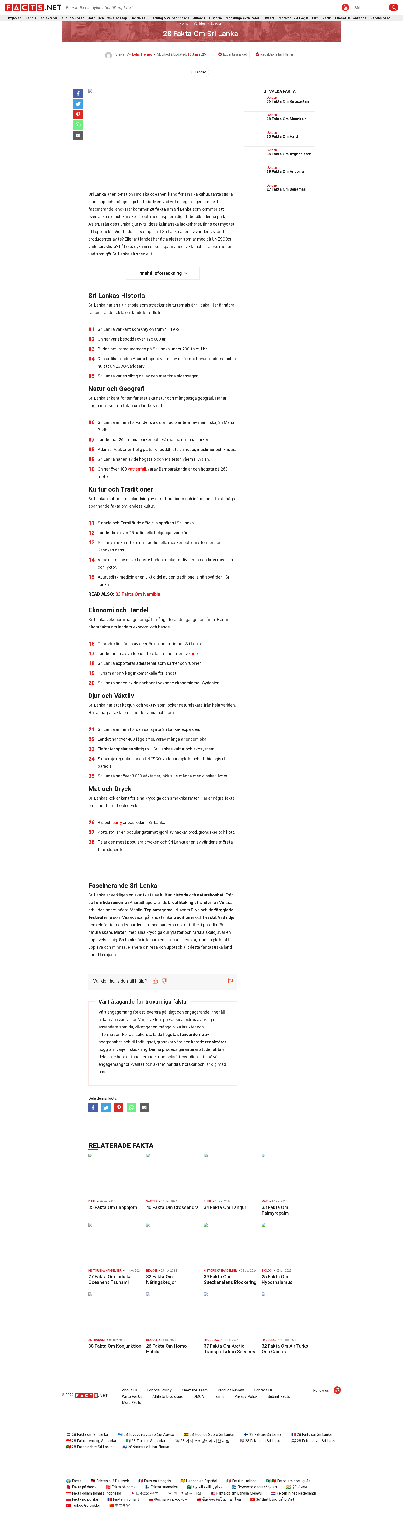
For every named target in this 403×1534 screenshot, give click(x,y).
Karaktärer (48, 18)
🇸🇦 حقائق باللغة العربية (204, 1487)
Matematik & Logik (293, 18)
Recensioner (380, 18)
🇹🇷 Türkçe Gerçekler (83, 1505)
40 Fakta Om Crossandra (172, 1207)
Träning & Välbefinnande (170, 18)
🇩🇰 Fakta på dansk (81, 1487)
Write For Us (132, 1396)
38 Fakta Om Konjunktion (114, 1346)
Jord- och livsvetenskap (107, 18)
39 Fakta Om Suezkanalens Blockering (230, 1279)
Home (183, 23)
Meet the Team (195, 1390)
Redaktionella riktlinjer (277, 54)
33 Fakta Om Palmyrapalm (275, 1210)
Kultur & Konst (72, 18)
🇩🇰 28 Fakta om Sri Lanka (87, 1434)
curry (117, 822)
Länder (216, 23)
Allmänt (199, 18)
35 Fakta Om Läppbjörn (112, 1207)
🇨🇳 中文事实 (119, 1505)
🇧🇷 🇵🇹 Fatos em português (288, 1481)
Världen (200, 23)
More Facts (131, 1402)
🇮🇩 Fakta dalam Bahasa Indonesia (93, 1493)
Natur (326, 18)
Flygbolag (14, 18)
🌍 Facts (73, 1481)
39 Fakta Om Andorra (285, 171)
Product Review (231, 1390)
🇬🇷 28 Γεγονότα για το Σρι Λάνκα (146, 1434)
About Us (129, 1390)
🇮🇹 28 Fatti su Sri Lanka (145, 1441)
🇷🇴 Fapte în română (123, 1499)
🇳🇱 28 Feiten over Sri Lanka (313, 1441)
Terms (219, 1396)
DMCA (198, 1396)
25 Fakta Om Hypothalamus (277, 1279)
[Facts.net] (33, 7)
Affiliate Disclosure (167, 1396)
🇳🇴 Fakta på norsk (120, 1487)
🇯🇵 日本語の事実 (144, 1493)
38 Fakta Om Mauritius (286, 119)
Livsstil (269, 18)
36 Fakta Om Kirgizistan (288, 101)
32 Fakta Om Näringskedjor (161, 1279)
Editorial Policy (159, 1390)
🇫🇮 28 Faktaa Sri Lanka (262, 1434)
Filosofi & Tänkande (350, 18)
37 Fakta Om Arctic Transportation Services (229, 1348)
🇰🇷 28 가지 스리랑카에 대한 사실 (202, 1441)
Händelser (139, 18)
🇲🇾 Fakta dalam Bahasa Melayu (236, 1493)
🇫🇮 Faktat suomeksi (161, 1487)
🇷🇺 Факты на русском (168, 1499)
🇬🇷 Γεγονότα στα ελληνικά (254, 1487)
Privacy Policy (246, 1396)
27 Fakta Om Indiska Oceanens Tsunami (110, 1279)
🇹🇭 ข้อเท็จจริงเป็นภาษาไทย (219, 1499)
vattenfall (137, 469)
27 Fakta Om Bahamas (286, 189)
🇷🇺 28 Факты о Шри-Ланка (145, 1447)
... (395, 18)
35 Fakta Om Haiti (282, 136)
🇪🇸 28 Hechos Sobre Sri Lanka (209, 1434)
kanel (194, 653)
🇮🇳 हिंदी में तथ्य (296, 1487)
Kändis (31, 18)
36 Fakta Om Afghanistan (289, 154)
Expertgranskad (235, 54)
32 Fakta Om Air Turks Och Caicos (285, 1348)
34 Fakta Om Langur (225, 1207)
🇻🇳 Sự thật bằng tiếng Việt (272, 1499)
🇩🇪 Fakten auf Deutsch (110, 1481)
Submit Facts (279, 1396)
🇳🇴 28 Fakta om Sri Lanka (260, 1441)
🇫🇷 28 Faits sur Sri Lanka (311, 1434)
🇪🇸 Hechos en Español (198, 1481)
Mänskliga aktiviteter (242, 18)
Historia (215, 18)
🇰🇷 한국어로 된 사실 (184, 1493)
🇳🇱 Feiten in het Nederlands (294, 1493)
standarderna (190, 1034)
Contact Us (263, 1390)
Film (315, 18)
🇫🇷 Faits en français (154, 1481)
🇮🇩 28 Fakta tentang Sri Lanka (91, 1441)
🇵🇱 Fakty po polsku (82, 1499)
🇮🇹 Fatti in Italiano (241, 1481)
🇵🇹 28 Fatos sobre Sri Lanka (89, 1447)
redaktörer (215, 1041)
